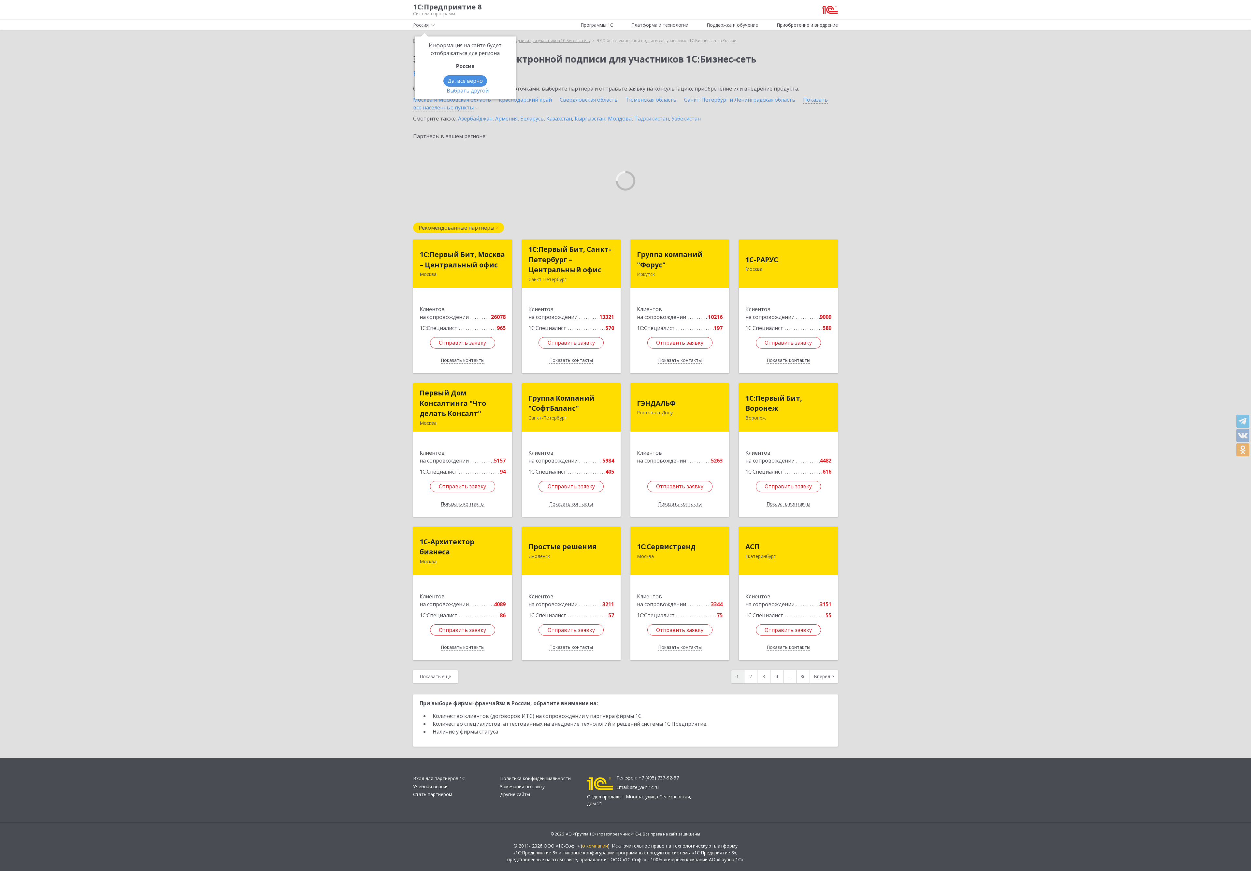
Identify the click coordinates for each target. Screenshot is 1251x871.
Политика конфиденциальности (535, 778)
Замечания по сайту (522, 786)
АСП (752, 546)
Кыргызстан (590, 118)
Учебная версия (431, 786)
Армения (506, 118)
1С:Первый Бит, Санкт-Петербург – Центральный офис (569, 259)
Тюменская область (651, 99)
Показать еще (435, 676)
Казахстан (559, 118)
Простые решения (562, 546)
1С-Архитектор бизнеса (447, 547)
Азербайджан (475, 118)
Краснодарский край (525, 99)
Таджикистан (651, 118)
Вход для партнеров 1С (439, 778)
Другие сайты (515, 794)
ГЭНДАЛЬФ (656, 403)
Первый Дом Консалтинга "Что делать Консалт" (453, 403)
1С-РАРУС (761, 259)
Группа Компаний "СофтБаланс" (561, 403)
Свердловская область (589, 99)
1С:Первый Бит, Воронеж (773, 403)
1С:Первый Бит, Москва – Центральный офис (462, 259)
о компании (595, 846)
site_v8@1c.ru (644, 787)
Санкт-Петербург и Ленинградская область (739, 99)
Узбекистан (686, 118)
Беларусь (532, 118)
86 (803, 676)
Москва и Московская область (452, 99)
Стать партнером (432, 794)
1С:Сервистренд (666, 546)
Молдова (620, 118)
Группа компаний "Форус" (670, 259)
